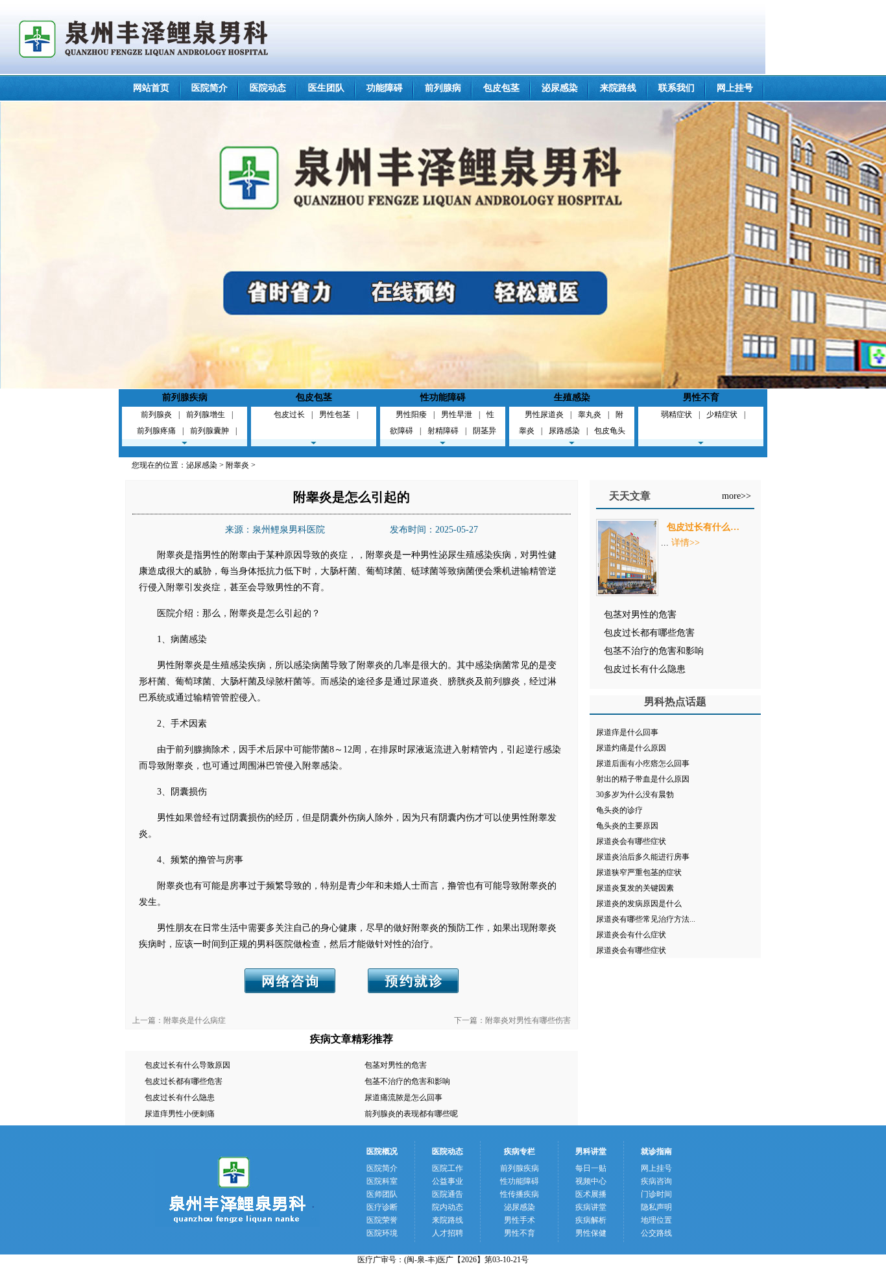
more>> (736, 496)
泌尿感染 (560, 88)
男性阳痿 (411, 414)
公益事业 (447, 1181)
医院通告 (447, 1194)
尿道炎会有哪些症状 (631, 841)
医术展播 (590, 1194)
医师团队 (382, 1194)
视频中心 (590, 1181)
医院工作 (447, 1168)
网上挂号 (735, 88)
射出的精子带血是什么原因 (642, 779)
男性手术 (519, 1220)
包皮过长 (289, 414)
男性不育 (701, 397)
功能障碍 (384, 88)
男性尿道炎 (544, 414)
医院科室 (382, 1181)
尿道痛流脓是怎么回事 (403, 1097)
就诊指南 (656, 1151)
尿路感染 (564, 430)
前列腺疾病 (185, 397)
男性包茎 (334, 414)
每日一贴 (590, 1168)
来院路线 (618, 88)
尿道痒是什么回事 (627, 732)
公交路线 (656, 1233)
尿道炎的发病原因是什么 (639, 903)
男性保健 (590, 1233)
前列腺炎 (156, 414)
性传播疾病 (519, 1194)
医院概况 (382, 1151)
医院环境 (382, 1233)
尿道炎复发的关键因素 (635, 888)
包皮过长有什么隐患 (180, 1097)
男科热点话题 (675, 701)
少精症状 (721, 414)
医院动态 (268, 88)
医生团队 (326, 88)
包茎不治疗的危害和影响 (407, 1081)
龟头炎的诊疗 (619, 810)
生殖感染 (572, 397)
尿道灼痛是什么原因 (631, 747)
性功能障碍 (443, 397)
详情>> (685, 542)
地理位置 (656, 1220)
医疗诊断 (382, 1207)
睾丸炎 (589, 414)
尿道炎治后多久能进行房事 (642, 856)
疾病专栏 (519, 1151)
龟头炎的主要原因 (627, 825)
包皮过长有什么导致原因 (187, 1065)
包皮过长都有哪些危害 (183, 1081)
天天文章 (630, 495)
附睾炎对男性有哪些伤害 (528, 1020)
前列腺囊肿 (209, 430)
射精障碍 (443, 430)
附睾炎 (237, 465)
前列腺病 (443, 88)
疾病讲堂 (590, 1207)
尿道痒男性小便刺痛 (180, 1113)
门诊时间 (656, 1194)
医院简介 (209, 88)
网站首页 (151, 88)
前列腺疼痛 (156, 430)
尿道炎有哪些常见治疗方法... (645, 919)
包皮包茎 (501, 88)
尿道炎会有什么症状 (631, 934)
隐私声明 (656, 1207)
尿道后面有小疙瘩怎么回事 (642, 763)
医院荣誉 (382, 1220)
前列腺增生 (205, 414)
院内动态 (447, 1207)
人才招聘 (447, 1233)
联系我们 (676, 88)
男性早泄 (456, 414)
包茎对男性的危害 (396, 1065)
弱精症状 (676, 414)
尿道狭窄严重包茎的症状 (639, 872)
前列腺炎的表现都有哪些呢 (411, 1113)
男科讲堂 (590, 1151)
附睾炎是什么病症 (194, 1020)
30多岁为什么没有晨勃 (635, 794)
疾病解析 (590, 1220)
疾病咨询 (656, 1181)
